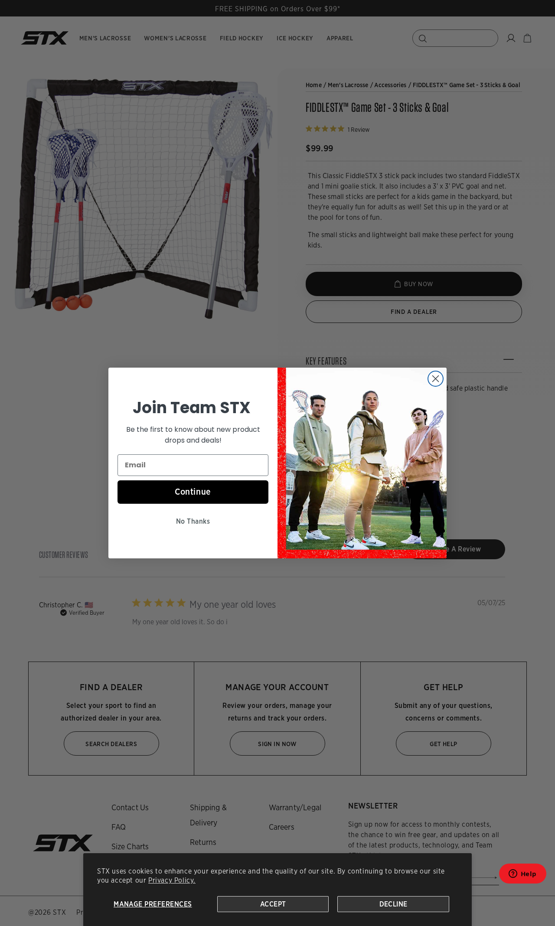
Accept (273, 904)
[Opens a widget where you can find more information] (522, 876)
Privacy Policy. (172, 880)
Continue (193, 491)
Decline (393, 904)
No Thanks (193, 521)
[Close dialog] (435, 378)
